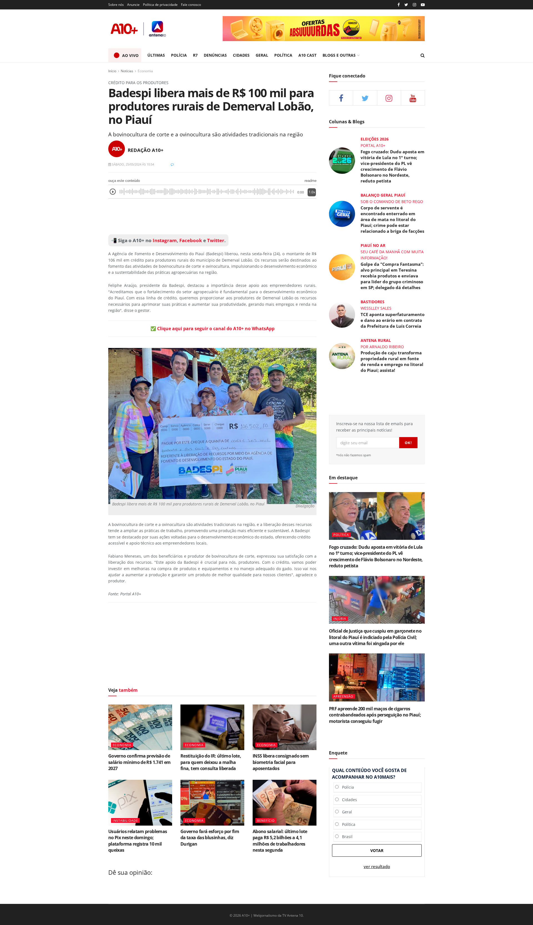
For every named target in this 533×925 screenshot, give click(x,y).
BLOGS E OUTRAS (339, 55)
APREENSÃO (343, 696)
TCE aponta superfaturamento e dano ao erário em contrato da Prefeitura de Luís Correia (392, 320)
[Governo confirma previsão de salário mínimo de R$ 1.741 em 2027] (140, 727)
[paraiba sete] (324, 28)
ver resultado (377, 866)
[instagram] (414, 5)
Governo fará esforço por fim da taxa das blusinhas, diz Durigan (209, 837)
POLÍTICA (283, 55)
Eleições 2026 (375, 139)
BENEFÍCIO (266, 820)
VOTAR (376, 850)
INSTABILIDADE (125, 820)
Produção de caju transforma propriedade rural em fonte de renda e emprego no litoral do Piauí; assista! (392, 361)
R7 (195, 55)
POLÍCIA (179, 55)
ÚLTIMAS (156, 55)
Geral (345, 811)
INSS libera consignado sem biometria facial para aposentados (281, 762)
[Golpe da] (342, 266)
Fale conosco (191, 4)
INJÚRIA (339, 618)
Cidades (348, 799)
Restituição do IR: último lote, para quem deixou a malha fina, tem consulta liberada (210, 762)
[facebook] (341, 98)
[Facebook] (399, 5)
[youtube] (423, 5)
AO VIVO (130, 55)
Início (112, 71)
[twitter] (406, 5)
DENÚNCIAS (215, 55)
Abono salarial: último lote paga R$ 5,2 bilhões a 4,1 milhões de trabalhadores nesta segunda (280, 840)
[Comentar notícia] (172, 164)
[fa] (413, 98)
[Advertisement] (212, 216)
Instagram (164, 240)
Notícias (127, 71)
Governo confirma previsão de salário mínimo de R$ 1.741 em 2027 (139, 762)
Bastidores (372, 301)
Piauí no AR (373, 245)
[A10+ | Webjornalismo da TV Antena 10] (138, 28)
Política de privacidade (160, 4)
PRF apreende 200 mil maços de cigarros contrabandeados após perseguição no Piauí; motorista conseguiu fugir (375, 715)
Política (347, 824)
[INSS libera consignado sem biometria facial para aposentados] (284, 727)
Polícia (346, 787)
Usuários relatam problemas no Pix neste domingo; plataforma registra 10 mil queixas (137, 840)
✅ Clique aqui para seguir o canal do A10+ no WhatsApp (212, 328)
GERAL (262, 55)
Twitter (215, 240)
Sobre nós (116, 4)
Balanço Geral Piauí (383, 195)
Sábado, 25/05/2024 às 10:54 (132, 164)
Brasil (346, 836)
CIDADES (241, 55)
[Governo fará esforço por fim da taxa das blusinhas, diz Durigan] (212, 802)
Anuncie (133, 4)
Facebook (190, 240)
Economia (145, 71)
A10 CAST (307, 55)
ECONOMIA (122, 745)
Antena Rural (376, 340)
